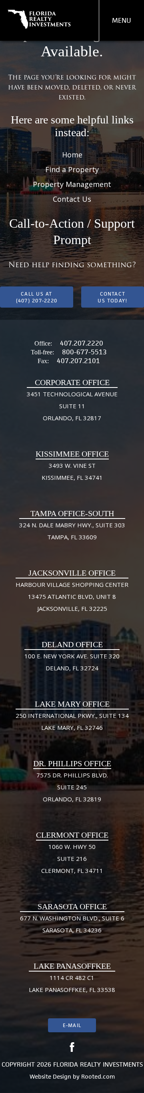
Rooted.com (98, 1076)
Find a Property (72, 169)
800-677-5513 (84, 352)
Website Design (50, 1076)
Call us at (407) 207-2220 (36, 297)
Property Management (72, 184)
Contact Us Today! (112, 297)
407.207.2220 (81, 343)
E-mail (72, 1025)
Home (72, 154)
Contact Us (72, 199)
